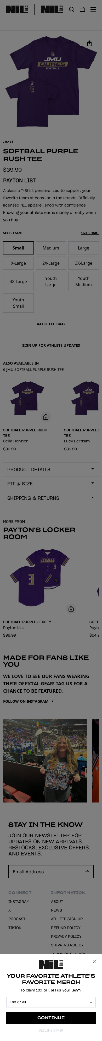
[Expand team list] (91, 1002)
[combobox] (49, 1002)
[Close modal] (94, 961)
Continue (51, 1017)
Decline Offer (51, 1030)
